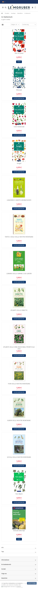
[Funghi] (19, 151)
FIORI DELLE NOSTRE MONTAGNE (19, 384)
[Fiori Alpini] (19, 481)
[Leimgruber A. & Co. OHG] (19, 7)
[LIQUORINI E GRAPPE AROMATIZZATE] (19, 187)
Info (2, 547)
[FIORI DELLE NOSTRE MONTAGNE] (19, 371)
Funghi (19, 163)
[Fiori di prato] (19, 40)
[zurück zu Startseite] (1, 13)
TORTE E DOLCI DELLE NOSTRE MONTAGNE (19, 237)
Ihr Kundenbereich (6, 564)
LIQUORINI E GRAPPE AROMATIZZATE (19, 200)
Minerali (19, 90)
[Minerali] (19, 77)
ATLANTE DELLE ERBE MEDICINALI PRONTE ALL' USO (19, 348)
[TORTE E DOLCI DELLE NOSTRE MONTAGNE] (19, 224)
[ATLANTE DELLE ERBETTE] (19, 297)
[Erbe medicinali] (19, 114)
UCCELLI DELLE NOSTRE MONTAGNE (19, 457)
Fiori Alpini (19, 494)
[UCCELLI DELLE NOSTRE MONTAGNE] (19, 444)
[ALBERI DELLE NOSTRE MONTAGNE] (19, 408)
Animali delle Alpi (19, 531)
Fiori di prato (19, 53)
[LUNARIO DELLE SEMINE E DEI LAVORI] (19, 261)
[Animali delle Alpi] (19, 518)
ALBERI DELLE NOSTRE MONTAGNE (19, 420)
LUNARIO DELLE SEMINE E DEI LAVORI (19, 273)
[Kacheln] (2, 24)
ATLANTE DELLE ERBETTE (19, 310)
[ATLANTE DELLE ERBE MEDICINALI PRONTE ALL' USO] (19, 334)
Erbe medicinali (19, 127)
